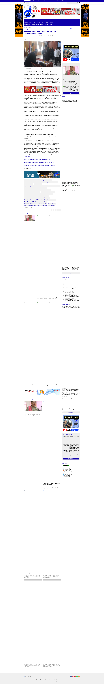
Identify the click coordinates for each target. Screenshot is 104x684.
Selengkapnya (71, 93)
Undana (37, 24)
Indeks (27, 2)
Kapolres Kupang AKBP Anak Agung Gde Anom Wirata (34, 186)
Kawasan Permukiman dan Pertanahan (52, 186)
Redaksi (44, 679)
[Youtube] (75, 677)
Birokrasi (40, 19)
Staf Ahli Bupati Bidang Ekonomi (30, 205)
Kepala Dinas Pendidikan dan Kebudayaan (32, 191)
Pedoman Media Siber (67, 679)
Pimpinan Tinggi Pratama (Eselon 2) (30, 203)
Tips (34, 22)
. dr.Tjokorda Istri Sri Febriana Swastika (31, 180)
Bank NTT (42, 24)
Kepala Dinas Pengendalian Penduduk (48, 191)
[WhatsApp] (77, 677)
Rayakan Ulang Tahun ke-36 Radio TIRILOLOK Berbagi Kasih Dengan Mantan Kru (72, 296)
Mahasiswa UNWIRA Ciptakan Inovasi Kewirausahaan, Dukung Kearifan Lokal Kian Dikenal (75, 268)
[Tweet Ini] (53, 210)
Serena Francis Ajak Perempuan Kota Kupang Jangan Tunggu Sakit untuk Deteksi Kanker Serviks (70, 390)
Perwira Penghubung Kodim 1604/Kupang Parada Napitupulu (35, 201)
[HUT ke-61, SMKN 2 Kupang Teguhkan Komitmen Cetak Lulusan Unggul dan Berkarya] (66, 225)
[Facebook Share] (51, 210)
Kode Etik (55, 679)
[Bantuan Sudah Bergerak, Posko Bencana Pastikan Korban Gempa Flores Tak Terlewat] (55, 342)
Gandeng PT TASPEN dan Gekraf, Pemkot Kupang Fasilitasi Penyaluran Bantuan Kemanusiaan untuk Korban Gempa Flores (74, 455)
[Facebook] (71, 677)
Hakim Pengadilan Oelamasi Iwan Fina (50, 182)
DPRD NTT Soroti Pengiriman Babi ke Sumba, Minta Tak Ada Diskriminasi (37, 157)
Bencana (26, 22)
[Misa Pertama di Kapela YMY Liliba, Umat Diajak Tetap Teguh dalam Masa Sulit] (55, 255)
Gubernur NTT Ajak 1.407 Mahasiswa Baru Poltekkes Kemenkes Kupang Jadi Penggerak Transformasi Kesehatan (70, 405)
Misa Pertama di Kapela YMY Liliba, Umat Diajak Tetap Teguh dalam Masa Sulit (38, 160)
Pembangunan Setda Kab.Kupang (44, 197)
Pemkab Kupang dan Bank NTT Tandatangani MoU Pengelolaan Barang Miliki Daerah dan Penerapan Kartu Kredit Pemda (72, 300)
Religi (63, 19)
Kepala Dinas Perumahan (29, 193)
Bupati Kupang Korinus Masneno (46, 180)
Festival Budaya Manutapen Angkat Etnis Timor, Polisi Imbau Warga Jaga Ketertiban (55, 0)
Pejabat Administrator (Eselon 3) (30, 197)
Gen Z (71, 19)
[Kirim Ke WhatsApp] (60, 210)
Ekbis (50, 19)
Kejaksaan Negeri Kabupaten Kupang (31, 188)
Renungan (51, 22)
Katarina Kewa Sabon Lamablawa (31, 39)
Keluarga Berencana (43, 188)
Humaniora (58, 19)
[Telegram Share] (58, 210)
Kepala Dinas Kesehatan (45, 189)
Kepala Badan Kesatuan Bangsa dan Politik (32, 189)
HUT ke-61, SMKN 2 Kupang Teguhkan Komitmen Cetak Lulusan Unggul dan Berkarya (65, 268)
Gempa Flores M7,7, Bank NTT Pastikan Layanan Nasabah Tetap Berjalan (37, 159)
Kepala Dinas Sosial (49, 193)
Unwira (33, 24)
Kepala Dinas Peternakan (39, 193)
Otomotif (38, 22)
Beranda (26, 19)
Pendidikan (45, 19)
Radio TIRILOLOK (27, 24)
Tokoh (47, 22)
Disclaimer (60, 679)
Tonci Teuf (39, 205)
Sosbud (53, 19)
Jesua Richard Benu (37, 184)
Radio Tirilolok (38, 679)
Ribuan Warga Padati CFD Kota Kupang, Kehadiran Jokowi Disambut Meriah (69, 401)
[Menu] (24, 3)
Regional (35, 19)
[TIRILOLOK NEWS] (32, 11)
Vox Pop (42, 22)
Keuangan (46, 195)
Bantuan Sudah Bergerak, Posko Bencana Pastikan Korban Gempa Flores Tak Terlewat (39, 165)
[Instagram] (73, 677)
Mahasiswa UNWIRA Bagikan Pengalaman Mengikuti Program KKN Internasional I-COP (70, 183)
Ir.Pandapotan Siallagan (28, 184)
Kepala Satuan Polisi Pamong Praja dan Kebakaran (33, 195)
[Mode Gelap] (79, 3)
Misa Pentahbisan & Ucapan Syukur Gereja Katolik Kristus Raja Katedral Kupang (71, 284)
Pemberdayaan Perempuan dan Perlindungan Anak (33, 199)
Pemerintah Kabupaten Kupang (50, 199)
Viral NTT (67, 19)
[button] (77, 3)
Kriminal (30, 22)
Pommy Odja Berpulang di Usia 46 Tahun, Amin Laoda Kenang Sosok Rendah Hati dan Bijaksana (42, 385)
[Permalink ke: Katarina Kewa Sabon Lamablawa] (25, 39)
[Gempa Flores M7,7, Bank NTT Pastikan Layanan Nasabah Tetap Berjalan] (42, 255)
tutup (22, 4)
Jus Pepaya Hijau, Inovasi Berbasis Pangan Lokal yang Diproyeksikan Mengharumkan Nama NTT (71, 398)
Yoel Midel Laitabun (51, 205)
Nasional (30, 19)
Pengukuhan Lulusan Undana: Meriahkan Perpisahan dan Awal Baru (72, 292)
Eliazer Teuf (40, 182)
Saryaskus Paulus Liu (52, 203)
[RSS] (79, 677)
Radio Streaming (49, 24)
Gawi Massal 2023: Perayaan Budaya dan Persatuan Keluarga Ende (72, 288)
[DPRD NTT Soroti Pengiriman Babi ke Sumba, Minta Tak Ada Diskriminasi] (29, 218)
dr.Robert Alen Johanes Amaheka (30, 182)
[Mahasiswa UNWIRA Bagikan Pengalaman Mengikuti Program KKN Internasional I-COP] (71, 140)
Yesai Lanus (44, 205)
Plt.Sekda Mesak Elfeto (43, 203)
